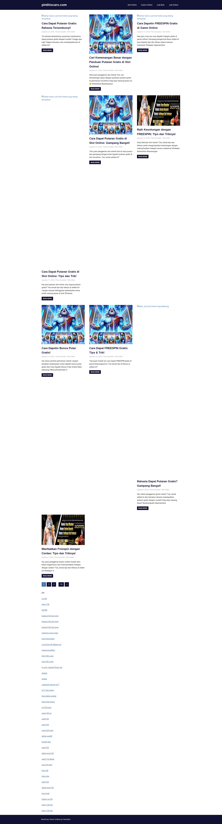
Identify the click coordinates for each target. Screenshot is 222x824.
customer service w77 (50, 685)
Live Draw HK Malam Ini (51, 644)
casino (44, 679)
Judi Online (173, 5)
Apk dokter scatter (49, 696)
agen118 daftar (48, 759)
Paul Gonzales (61, 32)
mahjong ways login (50, 633)
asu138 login (47, 765)
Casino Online (146, 5)
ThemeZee (66, 819)
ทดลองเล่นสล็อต (48, 650)
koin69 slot (46, 742)
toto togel (45, 793)
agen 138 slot (47, 805)
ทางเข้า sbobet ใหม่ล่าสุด (52, 667)
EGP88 (44, 610)
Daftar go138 (47, 799)
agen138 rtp (46, 713)
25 (61, 584)
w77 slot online (48, 690)
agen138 (45, 719)
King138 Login (48, 656)
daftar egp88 (47, 736)
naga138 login (47, 730)
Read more (47, 50)
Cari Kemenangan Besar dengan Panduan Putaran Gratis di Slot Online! (110, 62)
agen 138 (45, 604)
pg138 (44, 599)
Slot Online (132, 5)
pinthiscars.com (54, 5)
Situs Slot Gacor (48, 702)
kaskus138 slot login (50, 616)
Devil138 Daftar (48, 639)
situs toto (45, 776)
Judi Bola (160, 5)
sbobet (44, 673)
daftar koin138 (48, 753)
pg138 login (46, 707)
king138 (45, 770)
